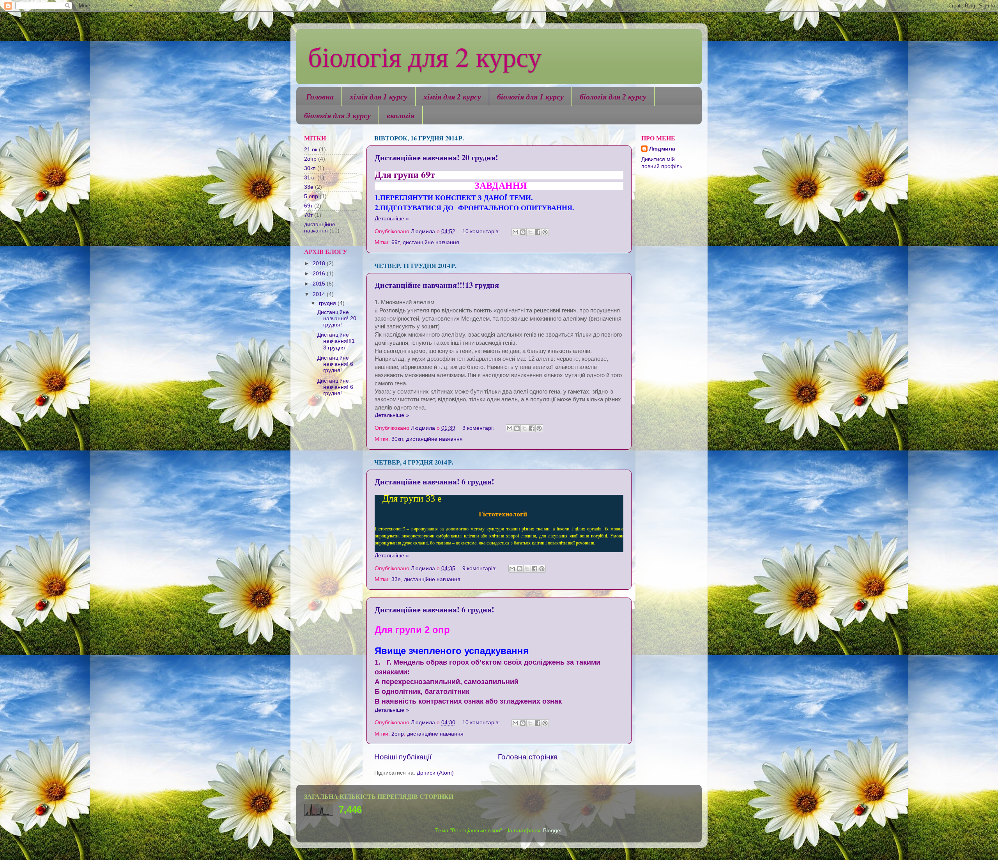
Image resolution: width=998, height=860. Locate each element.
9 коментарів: (480, 568)
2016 (320, 274)
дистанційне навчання (431, 242)
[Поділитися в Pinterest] (545, 232)
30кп (397, 439)
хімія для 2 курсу (452, 96)
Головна (320, 96)
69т (395, 242)
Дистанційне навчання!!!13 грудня (437, 285)
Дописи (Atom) (435, 773)
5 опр (311, 196)
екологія (400, 115)
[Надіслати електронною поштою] (515, 232)
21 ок (310, 149)
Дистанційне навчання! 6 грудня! (434, 481)
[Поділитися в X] (530, 232)
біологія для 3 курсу (337, 115)
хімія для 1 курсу (378, 96)
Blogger (552, 830)
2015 (320, 284)
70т (308, 215)
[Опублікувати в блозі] (523, 232)
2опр (397, 734)
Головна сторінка (528, 757)
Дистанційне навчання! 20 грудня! (436, 157)
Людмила (662, 149)
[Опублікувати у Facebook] (537, 232)
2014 (320, 294)
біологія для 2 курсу (424, 56)
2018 (320, 263)
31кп (310, 178)
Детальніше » (392, 219)
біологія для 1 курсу (530, 96)
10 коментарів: (481, 231)
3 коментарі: (478, 428)
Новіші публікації (403, 757)
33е (396, 579)
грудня (328, 303)
